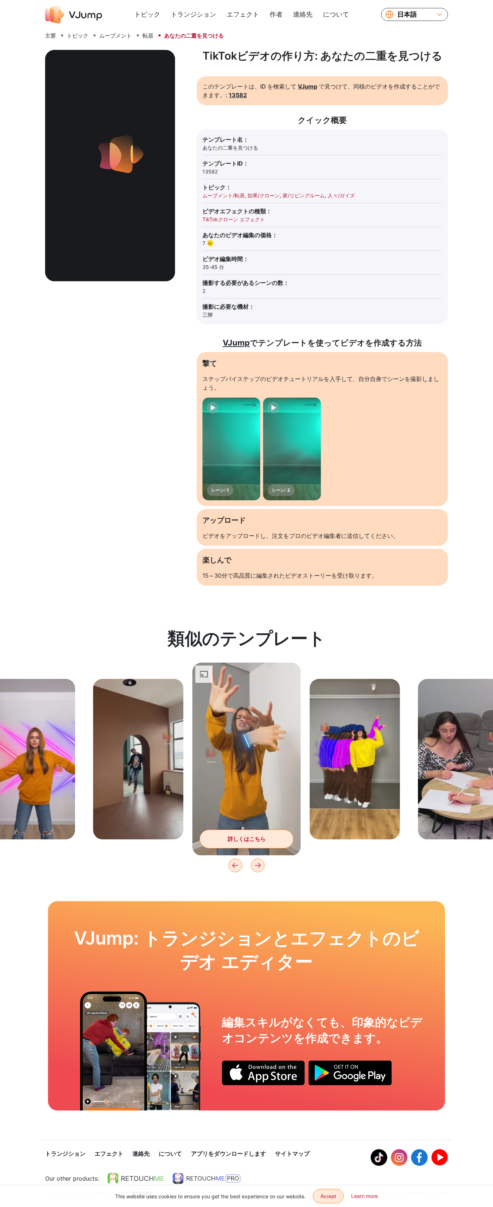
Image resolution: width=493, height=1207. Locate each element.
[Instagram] (399, 1157)
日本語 (407, 14)
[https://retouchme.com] (136, 1178)
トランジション (193, 14)
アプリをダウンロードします (228, 1153)
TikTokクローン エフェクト (233, 219)
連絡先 (303, 14)
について (336, 14)
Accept (328, 1196)
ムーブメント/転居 (223, 195)
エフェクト (243, 14)
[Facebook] (419, 1157)
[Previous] (235, 865)
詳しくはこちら (138, 822)
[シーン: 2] (292, 449)
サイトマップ (292, 1153)
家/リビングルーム (304, 195)
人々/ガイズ (341, 195)
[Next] (258, 865)
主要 (50, 35)
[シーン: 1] (231, 449)
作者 (276, 14)
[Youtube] (439, 1157)
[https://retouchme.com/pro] (206, 1178)
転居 (148, 35)
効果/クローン (264, 195)
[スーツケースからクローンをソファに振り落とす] (113, 1051)
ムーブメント (115, 35)
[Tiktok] (379, 1157)
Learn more (364, 1196)
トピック (147, 14)
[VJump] (73, 14)
